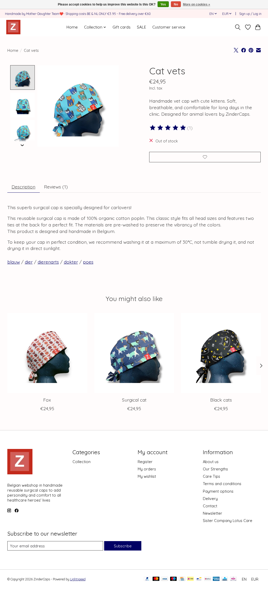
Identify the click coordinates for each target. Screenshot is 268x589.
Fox (47, 400)
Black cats (221, 400)
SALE (141, 27)
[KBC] (224, 579)
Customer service (168, 27)
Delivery (210, 498)
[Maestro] (173, 579)
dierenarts (48, 262)
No (176, 4)
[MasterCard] (156, 579)
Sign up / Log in (250, 14)
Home (72, 27)
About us (211, 461)
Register (145, 461)
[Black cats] (221, 353)
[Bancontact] (199, 579)
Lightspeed (78, 579)
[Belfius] (207, 579)
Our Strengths (215, 468)
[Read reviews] (168, 127)
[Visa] (164, 579)
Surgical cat (134, 400)
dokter (71, 262)
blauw (13, 262)
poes (88, 262)
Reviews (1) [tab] (56, 187)
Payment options (218, 491)
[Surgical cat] (134, 353)
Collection (81, 461)
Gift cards (122, 27)
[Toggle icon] (237, 27)
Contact (210, 505)
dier (29, 262)
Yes (163, 4)
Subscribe (123, 545)
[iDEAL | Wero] (190, 579)
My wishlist (147, 476)
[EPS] (233, 579)
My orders (147, 468)
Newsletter (212, 513)
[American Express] (216, 579)
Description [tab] (23, 187)
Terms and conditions (222, 483)
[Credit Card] (182, 579)
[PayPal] (147, 579)
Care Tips (211, 476)
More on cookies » (196, 4)
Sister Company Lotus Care (227, 520)
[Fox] (47, 353)
